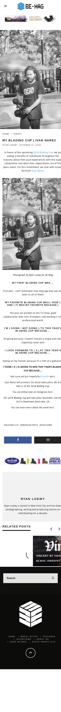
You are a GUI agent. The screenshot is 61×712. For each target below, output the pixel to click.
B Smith (44, 376)
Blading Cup (12, 425)
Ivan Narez (46, 425)
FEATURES (49, 636)
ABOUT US (43, 639)
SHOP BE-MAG (18, 642)
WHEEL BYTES (29, 636)
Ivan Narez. (38, 170)
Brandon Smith (29, 425)
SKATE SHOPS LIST (44, 642)
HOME (12, 636)
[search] (53, 578)
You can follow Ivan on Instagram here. (33, 391)
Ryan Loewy (10, 145)
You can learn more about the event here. (33, 407)
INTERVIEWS (23, 639)
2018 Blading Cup (43, 152)
